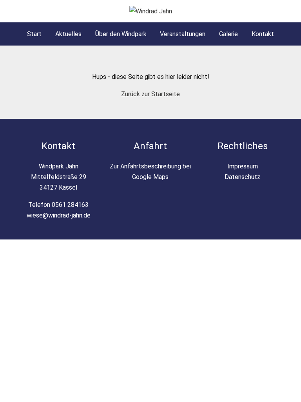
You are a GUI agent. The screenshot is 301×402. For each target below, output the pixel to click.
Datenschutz (242, 177)
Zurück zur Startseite (150, 94)
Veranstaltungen (182, 34)
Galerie (228, 34)
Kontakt (263, 34)
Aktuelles (68, 34)
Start (34, 34)
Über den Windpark (121, 34)
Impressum (242, 166)
